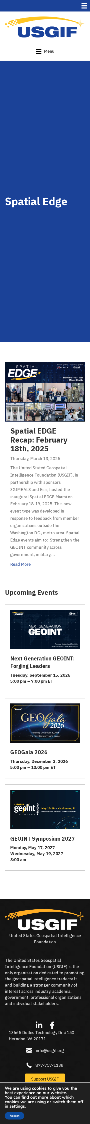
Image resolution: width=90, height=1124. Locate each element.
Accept (14, 1116)
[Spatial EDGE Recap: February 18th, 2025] (45, 391)
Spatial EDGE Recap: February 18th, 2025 (39, 439)
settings (17, 1106)
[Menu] (84, 5)
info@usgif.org (50, 1050)
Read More (20, 564)
